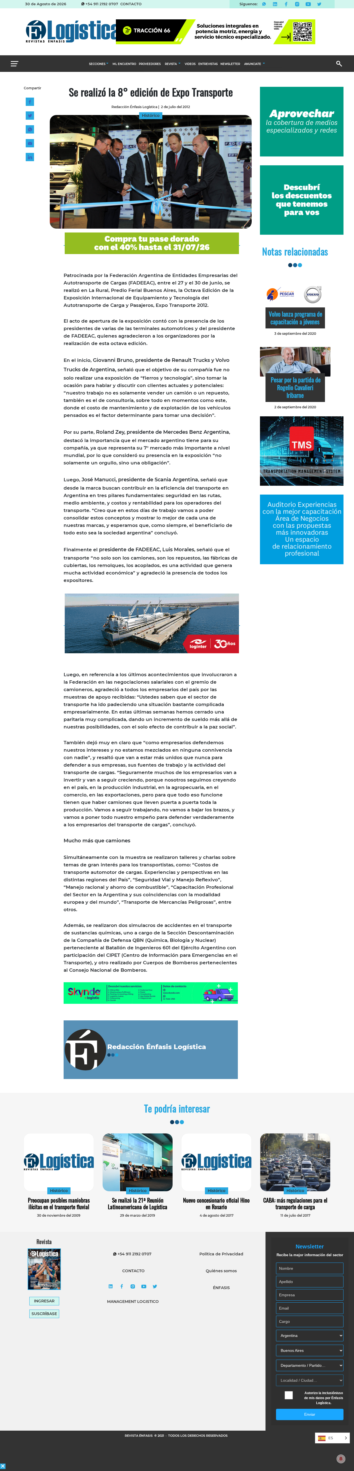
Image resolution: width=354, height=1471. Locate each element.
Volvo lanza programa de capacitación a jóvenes (295, 317)
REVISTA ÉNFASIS (139, 1436)
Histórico (59, 1190)
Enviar (309, 1414)
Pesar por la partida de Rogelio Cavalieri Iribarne (296, 387)
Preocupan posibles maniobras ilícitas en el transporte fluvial (59, 1203)
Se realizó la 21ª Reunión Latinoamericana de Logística (137, 1203)
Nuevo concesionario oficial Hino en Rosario (216, 1203)
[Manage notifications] (341, 1458)
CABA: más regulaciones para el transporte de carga (295, 1203)
